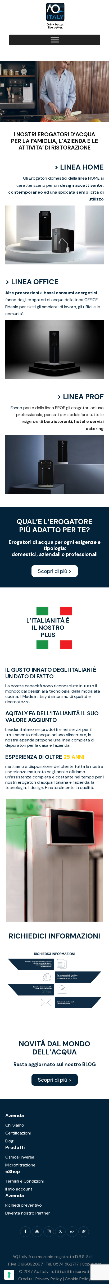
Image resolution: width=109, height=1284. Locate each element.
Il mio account (18, 1189)
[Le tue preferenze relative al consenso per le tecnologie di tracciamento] (9, 1275)
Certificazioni (18, 1133)
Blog (9, 1141)
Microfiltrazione (20, 1165)
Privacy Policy (48, 1279)
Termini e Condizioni (24, 1181)
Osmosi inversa (19, 1157)
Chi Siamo (14, 1125)
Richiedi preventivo (23, 1205)
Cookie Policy (78, 1279)
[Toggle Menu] (55, 39)
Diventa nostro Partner (27, 1213)
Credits (25, 1279)
